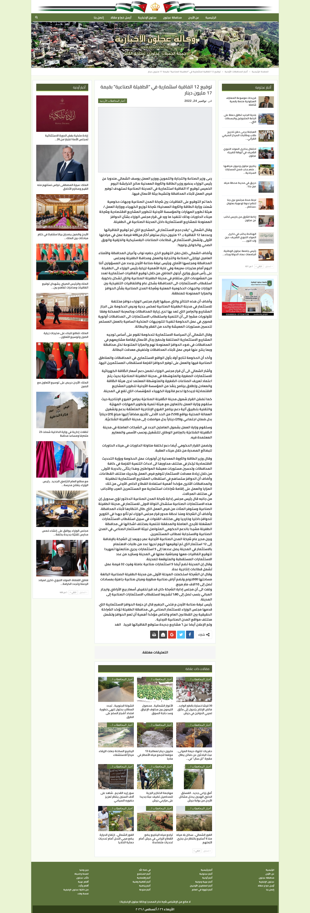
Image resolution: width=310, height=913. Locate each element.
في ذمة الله (145, 870)
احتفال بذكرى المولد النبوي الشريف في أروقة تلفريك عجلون (239, 152)
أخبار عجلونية (205, 874)
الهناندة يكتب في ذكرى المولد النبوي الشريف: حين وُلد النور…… (240, 237)
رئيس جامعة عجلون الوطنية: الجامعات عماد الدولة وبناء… (239, 252)
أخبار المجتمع (144, 874)
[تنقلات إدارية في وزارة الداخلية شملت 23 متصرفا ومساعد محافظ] (62, 410)
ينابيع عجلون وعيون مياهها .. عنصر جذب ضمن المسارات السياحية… (240, 169)
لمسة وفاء (83, 893)
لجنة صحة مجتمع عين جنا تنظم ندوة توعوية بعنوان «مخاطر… (241, 203)
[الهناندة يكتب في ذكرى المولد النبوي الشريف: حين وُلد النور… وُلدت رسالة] (266, 238)
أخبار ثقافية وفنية (142, 882)
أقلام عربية (83, 882)
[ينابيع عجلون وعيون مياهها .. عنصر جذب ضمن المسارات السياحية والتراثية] (266, 170)
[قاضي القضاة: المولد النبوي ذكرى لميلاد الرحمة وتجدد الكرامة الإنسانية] (62, 558)
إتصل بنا (99, 17)
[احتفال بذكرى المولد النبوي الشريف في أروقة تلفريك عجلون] (266, 153)
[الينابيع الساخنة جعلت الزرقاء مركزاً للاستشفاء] (116, 735)
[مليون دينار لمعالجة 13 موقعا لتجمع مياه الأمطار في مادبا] (155, 735)
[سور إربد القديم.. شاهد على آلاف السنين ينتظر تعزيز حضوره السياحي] (116, 776)
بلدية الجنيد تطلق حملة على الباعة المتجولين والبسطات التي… (240, 118)
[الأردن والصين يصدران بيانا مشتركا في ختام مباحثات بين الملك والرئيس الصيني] (62, 212)
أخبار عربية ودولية (203, 882)
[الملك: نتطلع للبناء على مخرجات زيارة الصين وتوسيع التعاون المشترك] (62, 311)
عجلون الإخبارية (147, 17)
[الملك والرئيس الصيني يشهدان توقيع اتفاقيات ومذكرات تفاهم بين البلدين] (62, 262)
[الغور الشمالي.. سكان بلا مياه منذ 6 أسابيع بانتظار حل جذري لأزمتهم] (194, 818)
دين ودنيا (84, 870)
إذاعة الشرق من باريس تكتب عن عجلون (240, 218)
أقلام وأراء (83, 885)
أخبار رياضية (145, 885)
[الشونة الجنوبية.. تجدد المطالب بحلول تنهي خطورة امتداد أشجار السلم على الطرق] (116, 689)
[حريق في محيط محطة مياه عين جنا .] (266, 187)
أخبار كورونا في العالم (202, 889)
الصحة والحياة (81, 874)
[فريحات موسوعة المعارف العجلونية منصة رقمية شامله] (266, 102)
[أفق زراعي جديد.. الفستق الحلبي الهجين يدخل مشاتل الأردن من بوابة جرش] (194, 776)
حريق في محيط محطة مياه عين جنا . (240, 185)
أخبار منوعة (145, 889)
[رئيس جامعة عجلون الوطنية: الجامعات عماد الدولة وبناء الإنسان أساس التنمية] (266, 255)
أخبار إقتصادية (144, 878)
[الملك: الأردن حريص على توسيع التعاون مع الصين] (62, 360)
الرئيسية (210, 17)
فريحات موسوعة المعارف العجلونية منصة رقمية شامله (241, 101)
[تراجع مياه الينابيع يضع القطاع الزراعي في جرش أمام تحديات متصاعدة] (155, 818)
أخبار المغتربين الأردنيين (201, 885)
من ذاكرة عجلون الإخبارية (76, 889)
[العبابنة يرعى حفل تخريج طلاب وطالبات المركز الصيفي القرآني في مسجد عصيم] (266, 136)
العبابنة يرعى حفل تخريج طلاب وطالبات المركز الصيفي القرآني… (239, 135)
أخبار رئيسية (206, 870)
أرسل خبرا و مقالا (121, 17)
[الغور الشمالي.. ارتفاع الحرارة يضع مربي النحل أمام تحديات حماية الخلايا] (116, 818)
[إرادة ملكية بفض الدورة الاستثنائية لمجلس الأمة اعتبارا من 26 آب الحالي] (62, 113)
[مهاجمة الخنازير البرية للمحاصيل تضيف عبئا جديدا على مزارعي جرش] (155, 776)
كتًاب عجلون (82, 878)
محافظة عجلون (172, 17)
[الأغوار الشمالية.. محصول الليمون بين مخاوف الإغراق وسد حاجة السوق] (155, 689)
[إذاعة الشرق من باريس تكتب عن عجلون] (266, 221)
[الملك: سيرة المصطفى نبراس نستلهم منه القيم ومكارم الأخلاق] (62, 163)
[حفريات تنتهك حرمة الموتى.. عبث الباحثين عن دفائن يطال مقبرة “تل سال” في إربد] (194, 735)
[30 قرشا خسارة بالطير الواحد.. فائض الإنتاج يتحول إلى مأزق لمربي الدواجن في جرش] (194, 689)
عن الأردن (193, 17)
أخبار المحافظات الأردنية (112, 100)
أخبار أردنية (207, 878)
